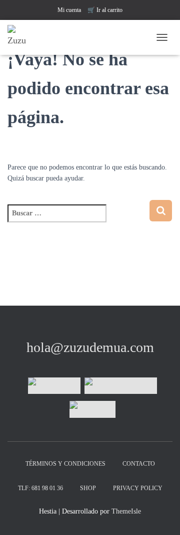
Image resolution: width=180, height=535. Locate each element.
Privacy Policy (137, 488)
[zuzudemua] (54, 386)
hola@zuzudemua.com (90, 347)
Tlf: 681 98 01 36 (40, 488)
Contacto (138, 463)
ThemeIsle (126, 511)
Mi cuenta (69, 9)
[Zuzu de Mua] (24, 37)
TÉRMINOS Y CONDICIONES (66, 463)
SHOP (88, 488)
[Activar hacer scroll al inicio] (160, 515)
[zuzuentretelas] (121, 386)
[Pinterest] (92, 409)
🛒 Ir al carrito (105, 9)
